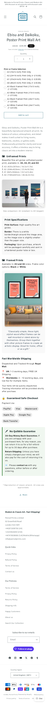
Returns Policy (11, 599)
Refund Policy (11, 560)
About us (9, 617)
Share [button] (24, 495)
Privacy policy (11, 698)
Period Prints (13, 694)
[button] (5, 17)
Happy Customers (12, 611)
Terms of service (24, 698)
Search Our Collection (14, 623)
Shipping (21, 49)
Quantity (23, 54)
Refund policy (38, 694)
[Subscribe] (36, 640)
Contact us (9, 571)
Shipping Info (11, 605)
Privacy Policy (11, 554)
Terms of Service (12, 565)
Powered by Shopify (25, 694)
